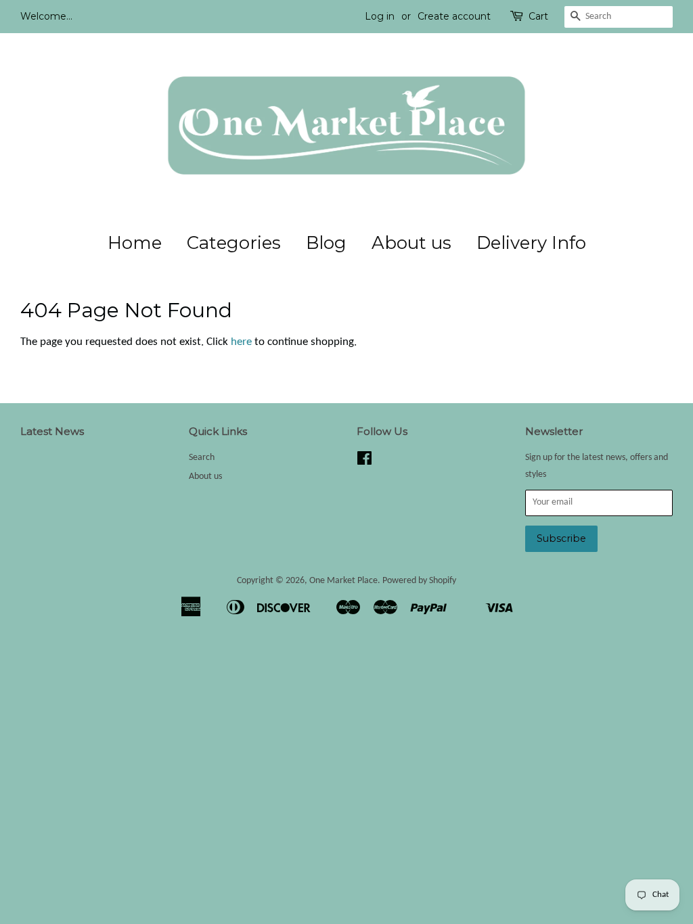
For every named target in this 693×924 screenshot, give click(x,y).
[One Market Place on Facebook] (364, 462)
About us (411, 243)
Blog (326, 243)
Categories (234, 243)
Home (135, 243)
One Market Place (343, 581)
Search (202, 458)
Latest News (52, 431)
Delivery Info (531, 243)
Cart (538, 16)
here (241, 342)
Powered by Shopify (419, 581)
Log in (380, 16)
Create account (454, 16)
